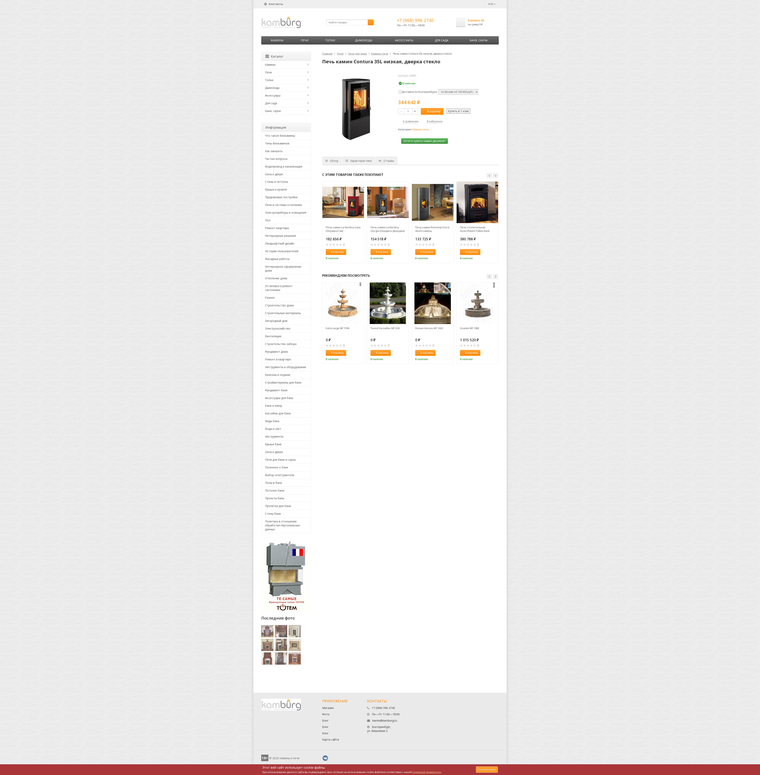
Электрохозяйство (277, 328)
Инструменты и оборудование (285, 367)
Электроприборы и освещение (285, 212)
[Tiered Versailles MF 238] (388, 303)
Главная (327, 53)
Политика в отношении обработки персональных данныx (282, 525)
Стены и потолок (276, 182)
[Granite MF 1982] (477, 303)
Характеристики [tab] (361, 161)
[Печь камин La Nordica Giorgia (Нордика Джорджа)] (388, 202)
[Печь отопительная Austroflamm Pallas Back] (477, 202)
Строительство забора (280, 344)
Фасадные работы (277, 259)
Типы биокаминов (277, 143)
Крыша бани (273, 444)
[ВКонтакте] (325, 758)
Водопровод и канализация (283, 166)
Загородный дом (276, 321)
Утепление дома (276, 278)
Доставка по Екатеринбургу (419, 92)
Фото (326, 714)
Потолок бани (274, 490)
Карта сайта (330, 739)
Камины (277, 40)
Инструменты (274, 436)
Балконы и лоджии (277, 375)
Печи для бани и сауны (280, 459)
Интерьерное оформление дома (283, 268)
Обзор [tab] (334, 161)
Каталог (277, 56)
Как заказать (274, 151)
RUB (491, 4)
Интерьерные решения (280, 236)
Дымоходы (363, 40)
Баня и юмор (273, 405)
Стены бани (273, 513)
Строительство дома (279, 305)
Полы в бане (273, 483)
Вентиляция (273, 336)
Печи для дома (357, 53)
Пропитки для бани (278, 506)
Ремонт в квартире (278, 359)
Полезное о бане (276, 467)
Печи (304, 40)
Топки (330, 40)
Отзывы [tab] (388, 161)
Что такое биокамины (280, 135)
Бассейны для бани (278, 413)
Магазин (328, 708)
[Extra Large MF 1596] (343, 303)
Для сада (441, 40)
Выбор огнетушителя (279, 475)
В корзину (433, 111)
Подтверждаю (487, 769)
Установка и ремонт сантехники (279, 288)
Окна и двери (274, 174)
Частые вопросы (276, 159)
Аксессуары (404, 40)
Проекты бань (274, 498)
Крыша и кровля (276, 189)
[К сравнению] (352, 252)
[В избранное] (359, 252)
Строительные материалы (283, 313)
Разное (270, 297)
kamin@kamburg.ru (384, 720)
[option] (343, 222)
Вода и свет (273, 429)
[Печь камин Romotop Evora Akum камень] (432, 202)
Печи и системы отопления (283, 205)
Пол (267, 220)
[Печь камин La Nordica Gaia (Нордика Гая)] (343, 202)
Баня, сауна (478, 40)
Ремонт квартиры (277, 228)
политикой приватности (426, 772)
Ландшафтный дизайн (279, 243)
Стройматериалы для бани (283, 382)
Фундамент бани (276, 390)
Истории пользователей (281, 251)
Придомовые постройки (281, 197)
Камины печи (379, 53)
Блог (325, 720)
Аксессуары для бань (279, 398)
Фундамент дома (276, 351)
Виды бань (272, 421)
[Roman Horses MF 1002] (432, 303)
